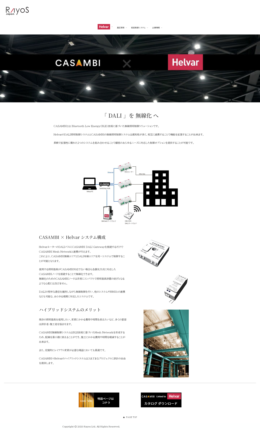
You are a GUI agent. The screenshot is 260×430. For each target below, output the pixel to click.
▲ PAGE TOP (130, 417)
